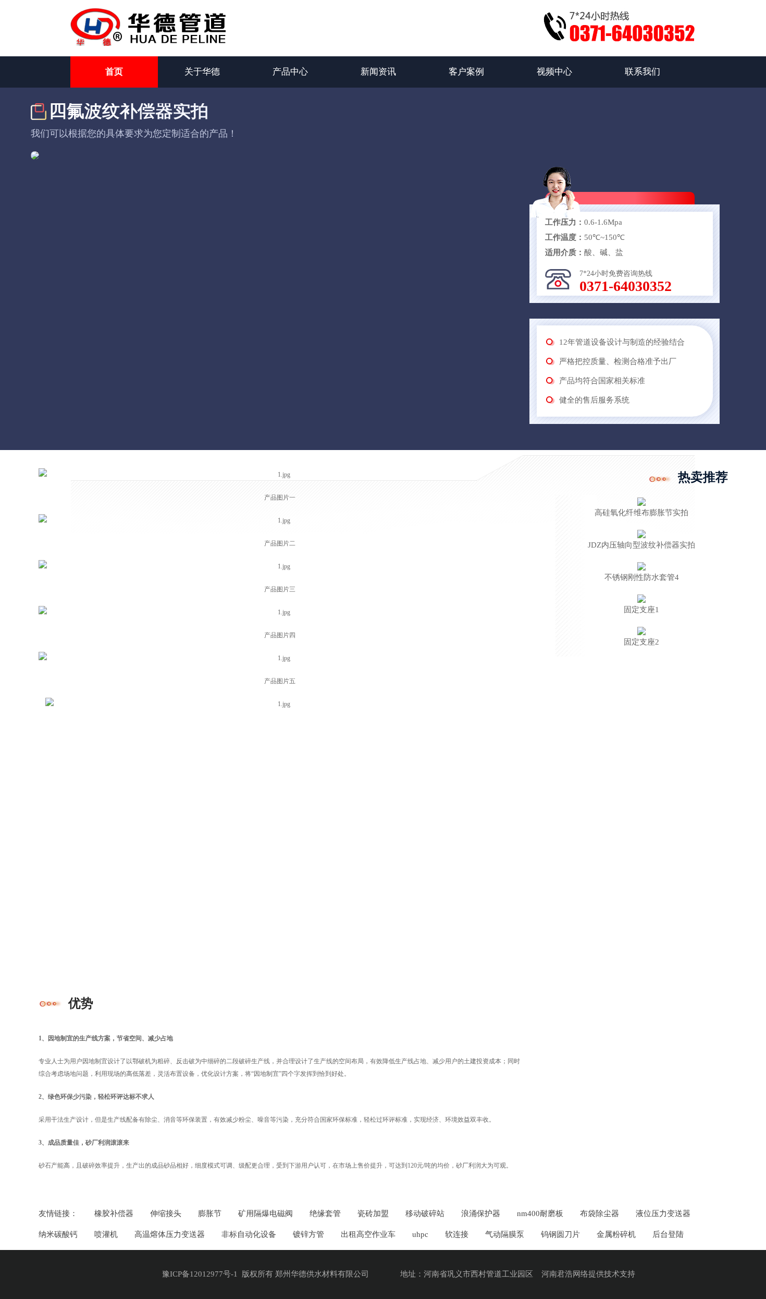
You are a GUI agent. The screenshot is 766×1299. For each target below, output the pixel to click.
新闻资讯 (378, 72)
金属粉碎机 (616, 1234)
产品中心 (290, 72)
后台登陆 (668, 1234)
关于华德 (202, 72)
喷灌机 (106, 1234)
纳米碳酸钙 (58, 1234)
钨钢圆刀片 (560, 1234)
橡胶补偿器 (113, 1213)
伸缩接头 (165, 1213)
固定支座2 (641, 642)
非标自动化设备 (248, 1234)
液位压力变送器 (663, 1213)
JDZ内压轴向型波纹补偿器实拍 (641, 545)
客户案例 (466, 72)
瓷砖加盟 (373, 1213)
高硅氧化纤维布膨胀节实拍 (641, 512)
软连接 (456, 1234)
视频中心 (554, 72)
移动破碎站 (424, 1213)
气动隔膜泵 (504, 1234)
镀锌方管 (308, 1234)
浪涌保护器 (480, 1213)
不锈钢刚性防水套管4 (641, 577)
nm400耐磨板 (540, 1213)
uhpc (420, 1234)
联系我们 (642, 72)
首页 (114, 72)
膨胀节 (209, 1213)
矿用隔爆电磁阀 (265, 1213)
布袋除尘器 (599, 1213)
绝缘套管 (325, 1213)
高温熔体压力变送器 (169, 1234)
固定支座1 (641, 609)
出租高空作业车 (368, 1234)
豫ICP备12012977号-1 (200, 1274)
